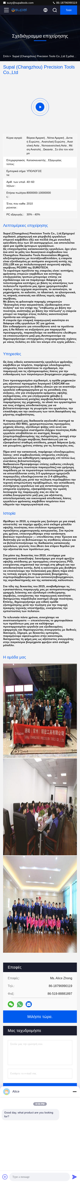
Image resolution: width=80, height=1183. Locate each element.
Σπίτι (6, 56)
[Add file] (5, 1177)
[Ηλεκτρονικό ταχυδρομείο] (28, 1004)
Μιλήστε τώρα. (40, 1016)
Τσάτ (69, 10)
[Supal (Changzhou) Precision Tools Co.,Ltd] (19, 10)
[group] (40, 107)
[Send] (74, 1177)
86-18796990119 (66, 2)
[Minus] (74, 1091)
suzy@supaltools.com (20, 2)
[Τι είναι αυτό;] (20, 1004)
